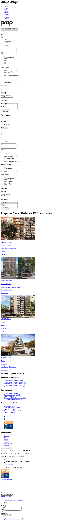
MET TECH (7, 409)
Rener (13, 406)
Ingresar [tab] (6, 488)
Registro (6, 17)
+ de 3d (8, 64)
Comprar (6, 6)
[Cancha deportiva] (7, 94)
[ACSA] (9, 106)
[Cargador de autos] (7, 95)
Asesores (6, 12)
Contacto (6, 14)
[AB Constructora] (9, 103)
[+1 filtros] (9, 30)
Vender (6, 9)
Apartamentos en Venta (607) (12, 393)
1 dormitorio (9, 180)
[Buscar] (1, 27)
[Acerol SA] (9, 105)
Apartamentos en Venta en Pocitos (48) (14, 382)
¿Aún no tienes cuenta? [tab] (13, 500)
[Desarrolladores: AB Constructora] (9, 28)
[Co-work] (7, 96)
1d (7, 59)
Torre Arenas (7, 406)
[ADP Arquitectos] (9, 108)
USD (7, 45)
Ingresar (6, 18)
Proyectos (6, 11)
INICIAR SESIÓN (5, 494)
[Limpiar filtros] (2, 35)
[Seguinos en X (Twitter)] (4, 418)
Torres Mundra (8, 410)
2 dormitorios (9, 181)
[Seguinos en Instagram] (4, 415)
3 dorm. (8, 183)
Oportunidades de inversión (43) (13, 399)
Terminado (9, 82)
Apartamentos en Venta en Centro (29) (14, 386)
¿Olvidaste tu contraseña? (7, 496)
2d (7, 60)
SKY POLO (7, 412)
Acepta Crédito (10, 72)
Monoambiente (10, 57)
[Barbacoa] (7, 92)
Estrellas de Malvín (9, 407)
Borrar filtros (4, 127)
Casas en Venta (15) (9, 396)
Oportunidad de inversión (13, 75)
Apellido (3, 507)
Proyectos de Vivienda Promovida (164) (15, 398)
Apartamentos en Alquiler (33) (12, 395)
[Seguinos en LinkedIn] (4, 420)
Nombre (3, 506)
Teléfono (3, 509)
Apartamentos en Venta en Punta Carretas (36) (16, 383)
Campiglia (18, 407)
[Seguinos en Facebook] (4, 416)
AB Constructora (17, 410)
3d (7, 62)
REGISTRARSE (5, 515)
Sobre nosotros (8, 443)
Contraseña (4, 492)
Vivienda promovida (11, 70)
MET (13, 409)
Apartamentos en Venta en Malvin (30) (14, 385)
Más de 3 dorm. (10, 185)
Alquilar (6, 8)
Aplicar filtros (4, 109)
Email (2, 491)
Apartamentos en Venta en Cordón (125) (15, 380)
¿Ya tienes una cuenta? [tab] (14, 519)
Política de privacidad (6, 479)
